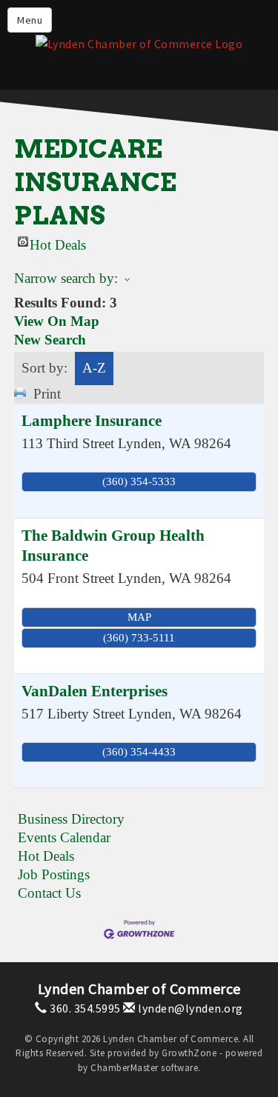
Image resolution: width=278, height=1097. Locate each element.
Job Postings (54, 874)
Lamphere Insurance (91, 421)
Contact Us (49, 893)
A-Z (94, 368)
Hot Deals (58, 242)
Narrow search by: (66, 278)
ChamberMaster (124, 1067)
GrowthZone (189, 1053)
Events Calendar (64, 837)
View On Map (56, 321)
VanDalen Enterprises (94, 691)
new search (50, 339)
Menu (29, 20)
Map (139, 616)
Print (47, 393)
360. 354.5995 (84, 1008)
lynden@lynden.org (189, 1008)
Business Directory (71, 819)
